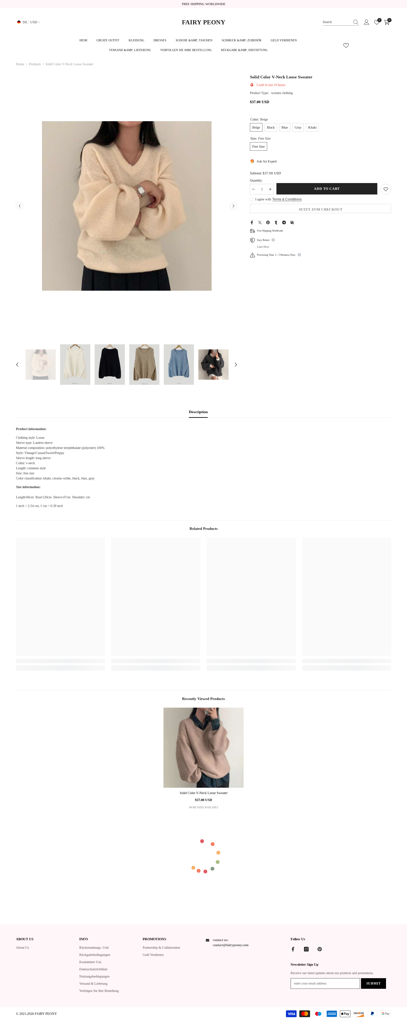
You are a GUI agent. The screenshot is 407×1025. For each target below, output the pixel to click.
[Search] (341, 22)
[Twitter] (260, 222)
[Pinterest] (268, 222)
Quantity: (256, 180)
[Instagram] (306, 949)
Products (35, 64)
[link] (60, 661)
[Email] (292, 222)
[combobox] (337, 22)
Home (20, 64)
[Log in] (366, 22)
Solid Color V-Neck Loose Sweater (203, 793)
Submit (373, 983)
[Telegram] (284, 222)
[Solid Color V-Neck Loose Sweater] (203, 748)
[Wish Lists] (346, 45)
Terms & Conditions (287, 199)
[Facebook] (252, 222)
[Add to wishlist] (386, 189)
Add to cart (327, 188)
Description (198, 412)
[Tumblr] (276, 222)
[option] (126, 206)
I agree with (263, 199)
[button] (19, 206)
